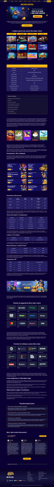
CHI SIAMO (9, 100)
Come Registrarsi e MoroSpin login (13, 107)
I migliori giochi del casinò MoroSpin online (14, 98)
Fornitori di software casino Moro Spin (13, 105)
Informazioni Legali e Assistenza (12, 109)
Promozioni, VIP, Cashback (12, 102)
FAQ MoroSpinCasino (11, 111)
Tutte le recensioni (27, 458)
